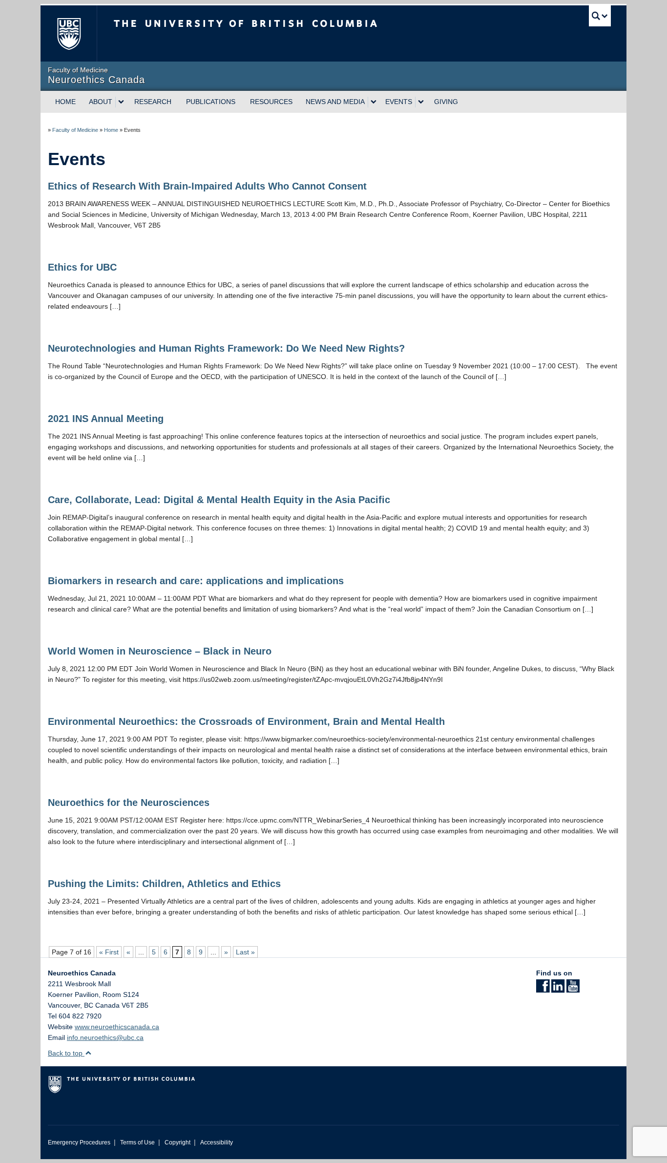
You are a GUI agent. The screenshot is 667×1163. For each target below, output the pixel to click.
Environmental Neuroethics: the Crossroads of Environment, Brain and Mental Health (246, 721)
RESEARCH (152, 102)
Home (111, 130)
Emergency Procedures (79, 1142)
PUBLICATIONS (210, 102)
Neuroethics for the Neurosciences (128, 802)
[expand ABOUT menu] (121, 102)
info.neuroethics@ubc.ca (105, 1037)
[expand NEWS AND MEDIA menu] (373, 102)
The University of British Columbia (69, 33)
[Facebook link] (542, 989)
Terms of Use (137, 1142)
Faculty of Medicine (75, 130)
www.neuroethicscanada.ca (117, 1027)
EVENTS (398, 102)
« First (109, 952)
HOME (65, 102)
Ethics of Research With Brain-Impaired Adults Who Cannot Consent (207, 186)
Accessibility (216, 1142)
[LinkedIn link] (557, 989)
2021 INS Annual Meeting (106, 418)
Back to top (66, 1053)
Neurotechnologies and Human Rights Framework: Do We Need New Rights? (226, 348)
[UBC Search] (600, 15)
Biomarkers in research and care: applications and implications (196, 580)
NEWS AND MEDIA (335, 102)
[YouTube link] (573, 989)
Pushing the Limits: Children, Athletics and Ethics (164, 883)
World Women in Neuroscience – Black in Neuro (159, 651)
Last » (245, 952)
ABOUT (100, 102)
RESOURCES (271, 102)
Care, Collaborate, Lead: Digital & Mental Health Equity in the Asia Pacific (219, 499)
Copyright (177, 1142)
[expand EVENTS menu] (421, 102)
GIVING (446, 102)
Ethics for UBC (82, 267)
